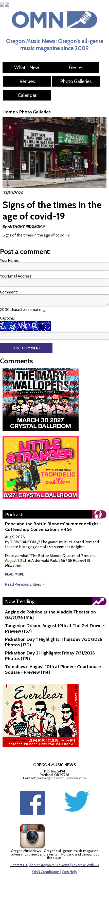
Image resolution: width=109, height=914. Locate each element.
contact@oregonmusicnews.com (61, 778)
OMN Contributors (46, 872)
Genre (75, 67)
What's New (26, 67)
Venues (27, 81)
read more (14, 574)
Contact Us (18, 865)
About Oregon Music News (49, 865)
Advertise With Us (85, 865)
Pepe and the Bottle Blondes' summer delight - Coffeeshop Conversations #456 (53, 526)
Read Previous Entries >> (25, 584)
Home (9, 112)
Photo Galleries (76, 81)
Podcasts (14, 514)
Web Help (69, 872)
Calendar (27, 95)
